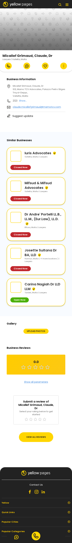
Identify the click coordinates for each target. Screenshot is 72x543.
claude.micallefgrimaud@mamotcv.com (37, 107)
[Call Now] (8, 66)
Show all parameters (36, 382)
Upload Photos (36, 331)
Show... (23, 100)
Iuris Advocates (38, 153)
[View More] (63, 66)
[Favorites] (45, 66)
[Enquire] (26, 66)
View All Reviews (36, 437)
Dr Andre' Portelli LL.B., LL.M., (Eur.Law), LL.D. (43, 216)
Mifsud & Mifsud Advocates (38, 185)
